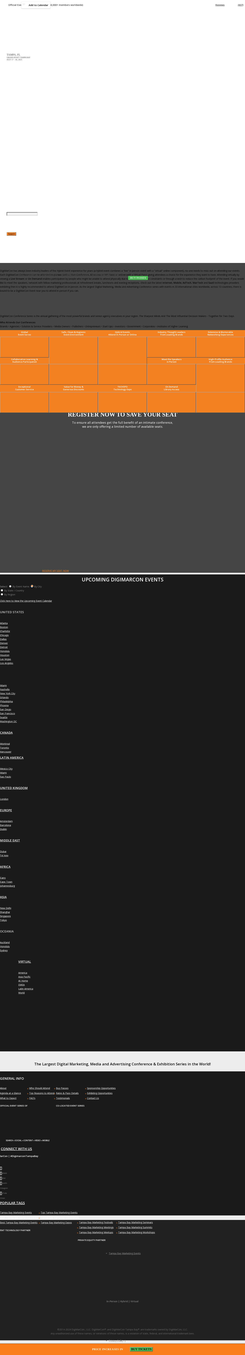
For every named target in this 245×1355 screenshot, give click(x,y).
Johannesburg (7, 885)
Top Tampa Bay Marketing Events (59, 1212)
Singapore (5, 916)
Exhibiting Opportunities (99, 1093)
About (3, 1088)
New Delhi (5, 908)
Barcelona (5, 825)
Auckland (5, 942)
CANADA (6, 733)
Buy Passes (62, 1088)
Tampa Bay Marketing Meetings (96, 1227)
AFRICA (5, 867)
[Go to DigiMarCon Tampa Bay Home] (17, 30)
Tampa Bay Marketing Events (16, 1212)
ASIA (3, 897)
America (22, 972)
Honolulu (5, 651)
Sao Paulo (5, 776)
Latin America (25, 988)
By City (38, 586)
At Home (23, 980)
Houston (4, 655)
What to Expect (8, 1098)
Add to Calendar (38, 5)
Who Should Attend (39, 1088)
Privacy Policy (116, 1340)
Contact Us (93, 1098)
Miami (3, 685)
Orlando (4, 697)
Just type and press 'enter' (10, 153)
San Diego (5, 709)
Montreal (5, 743)
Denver (4, 643)
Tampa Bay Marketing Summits (135, 1227)
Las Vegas (5, 659)
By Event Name (20, 586)
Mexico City (6, 768)
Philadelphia (6, 701)
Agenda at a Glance (10, 1093)
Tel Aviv (4, 855)
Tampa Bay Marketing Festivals (96, 1222)
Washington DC (8, 721)
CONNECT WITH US (16, 1148)
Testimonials (63, 1098)
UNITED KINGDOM (14, 788)
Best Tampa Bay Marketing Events (19, 1222)
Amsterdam (6, 821)
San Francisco (7, 713)
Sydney (4, 950)
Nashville (5, 689)
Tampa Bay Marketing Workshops (136, 1232)
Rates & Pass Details (67, 1093)
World (21, 992)
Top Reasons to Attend (41, 1093)
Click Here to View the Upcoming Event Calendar (26, 600)
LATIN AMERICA (12, 758)
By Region (9, 594)
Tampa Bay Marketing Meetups (96, 1232)
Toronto (4, 747)
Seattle (4, 717)
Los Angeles (6, 663)
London (4, 799)
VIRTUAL (24, 962)
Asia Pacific (24, 976)
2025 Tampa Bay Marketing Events (19, 1217)
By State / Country (14, 590)
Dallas (3, 639)
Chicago (4, 635)
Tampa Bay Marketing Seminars (135, 1222)
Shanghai (5, 912)
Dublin (3, 829)
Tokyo (3, 920)
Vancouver (5, 751)
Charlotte (5, 631)
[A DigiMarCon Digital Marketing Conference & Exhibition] (121, 1138)
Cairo (3, 877)
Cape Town (6, 881)
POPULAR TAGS (12, 1203)
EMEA (21, 984)
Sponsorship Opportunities (101, 1088)
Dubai (3, 851)
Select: (4, 586)
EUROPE (6, 810)
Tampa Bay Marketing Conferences (60, 1217)
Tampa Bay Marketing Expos (56, 1222)
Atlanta (4, 623)
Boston (4, 627)
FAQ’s (32, 1098)
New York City (7, 693)
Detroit (4, 647)
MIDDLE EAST (10, 840)
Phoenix (4, 705)
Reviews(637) (229, 4)
